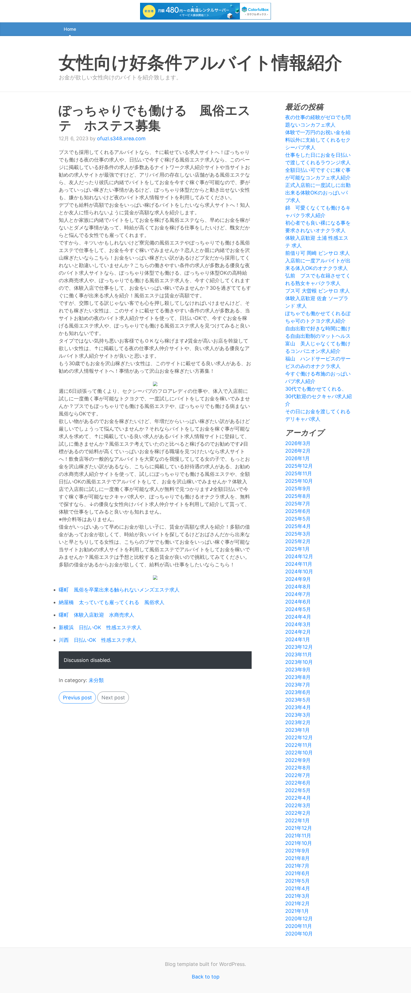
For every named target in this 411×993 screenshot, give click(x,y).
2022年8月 (298, 768)
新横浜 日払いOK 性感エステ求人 (100, 627)
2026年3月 (298, 443)
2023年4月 (298, 707)
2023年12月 (299, 647)
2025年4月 (298, 526)
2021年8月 (297, 858)
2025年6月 (298, 511)
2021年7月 (297, 866)
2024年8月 (298, 587)
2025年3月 (298, 534)
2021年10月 (298, 843)
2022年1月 (297, 820)
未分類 (96, 680)
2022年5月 (298, 790)
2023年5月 (298, 700)
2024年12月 (299, 556)
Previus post (77, 697)
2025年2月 (298, 541)
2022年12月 (299, 737)
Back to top (205, 977)
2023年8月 (298, 677)
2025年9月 (298, 488)
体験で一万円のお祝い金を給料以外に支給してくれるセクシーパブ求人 (318, 139)
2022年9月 (298, 760)
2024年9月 (298, 579)
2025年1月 (297, 549)
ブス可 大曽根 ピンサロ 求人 (317, 291)
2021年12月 (298, 828)
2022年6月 (298, 783)
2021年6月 (297, 873)
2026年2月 (298, 451)
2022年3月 (298, 805)
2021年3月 (297, 896)
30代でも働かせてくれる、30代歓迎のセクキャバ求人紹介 (318, 396)
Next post (113, 697)
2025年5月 (298, 519)
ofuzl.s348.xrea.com (121, 138)
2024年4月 (298, 617)
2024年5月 (298, 609)
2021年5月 (297, 881)
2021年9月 (297, 851)
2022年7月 (297, 775)
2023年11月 (298, 654)
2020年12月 (299, 918)
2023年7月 (297, 685)
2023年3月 (298, 715)
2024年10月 (299, 571)
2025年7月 (297, 504)
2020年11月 (298, 926)
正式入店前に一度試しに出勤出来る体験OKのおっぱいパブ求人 (318, 192)
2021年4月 (297, 888)
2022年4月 (298, 798)
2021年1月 (297, 911)
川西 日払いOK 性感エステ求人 (97, 640)
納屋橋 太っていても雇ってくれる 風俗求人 (111, 602)
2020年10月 (299, 934)
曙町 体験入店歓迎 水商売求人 (96, 615)
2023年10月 (299, 662)
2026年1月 (297, 458)
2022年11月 (298, 745)
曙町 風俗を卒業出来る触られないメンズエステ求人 (119, 590)
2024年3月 (298, 624)
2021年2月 (297, 903)
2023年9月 (298, 670)
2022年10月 (299, 753)
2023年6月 (298, 692)
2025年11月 (298, 473)
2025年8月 (298, 496)
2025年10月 (299, 481)
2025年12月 (299, 466)
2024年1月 (297, 639)
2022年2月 (298, 813)
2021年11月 (298, 835)
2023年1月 (297, 730)
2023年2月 (298, 722)
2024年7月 (298, 594)
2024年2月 (298, 632)
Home (70, 29)
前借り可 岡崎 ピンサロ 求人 (317, 253)
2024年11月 (298, 564)
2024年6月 (298, 602)
